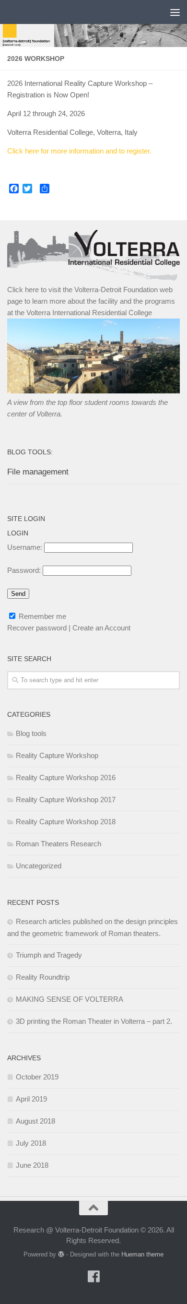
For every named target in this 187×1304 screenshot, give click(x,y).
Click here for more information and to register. (79, 151)
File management (38, 471)
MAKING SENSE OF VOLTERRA (69, 999)
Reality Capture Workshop (57, 755)
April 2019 (31, 1099)
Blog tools (31, 733)
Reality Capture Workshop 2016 (66, 777)
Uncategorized (38, 866)
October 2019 (37, 1077)
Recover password (37, 628)
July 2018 (31, 1143)
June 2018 (32, 1165)
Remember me (41, 616)
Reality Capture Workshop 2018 (66, 822)
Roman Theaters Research (58, 844)
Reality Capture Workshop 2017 (66, 799)
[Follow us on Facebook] (93, 1276)
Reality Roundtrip (43, 977)
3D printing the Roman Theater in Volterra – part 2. (94, 1021)
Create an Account (101, 628)
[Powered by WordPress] (61, 1254)
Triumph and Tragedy (49, 955)
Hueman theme (142, 1254)
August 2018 (35, 1121)
